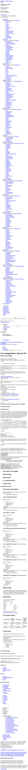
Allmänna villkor (6, 734)
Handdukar (8, 112)
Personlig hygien (6, 212)
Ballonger (8, 229)
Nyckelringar (8, 239)
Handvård (8, 219)
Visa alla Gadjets (9, 49)
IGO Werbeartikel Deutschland (12, 725)
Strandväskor (8, 300)
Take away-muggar (10, 31)
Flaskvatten (8, 201)
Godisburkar (8, 205)
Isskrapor (8, 269)
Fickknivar (8, 267)
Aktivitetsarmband (9, 47)
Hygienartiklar (9, 220)
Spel (7, 240)
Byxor (7, 149)
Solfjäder (7, 167)
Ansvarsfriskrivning (7, 737)
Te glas (7, 23)
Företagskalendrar (9, 138)
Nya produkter (6, 311)
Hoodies (7, 174)
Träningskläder (9, 170)
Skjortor (7, 166)
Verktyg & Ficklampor (7, 264)
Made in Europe (6, 312)
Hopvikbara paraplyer (10, 94)
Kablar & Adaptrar (9, 55)
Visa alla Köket (9, 126)
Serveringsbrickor (9, 198)
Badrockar (8, 114)
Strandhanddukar (9, 102)
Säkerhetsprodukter (10, 271)
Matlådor (7, 123)
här (25, 767)
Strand (7, 101)
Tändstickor (8, 243)
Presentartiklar (6, 227)
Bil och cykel (8, 83)
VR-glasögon (8, 48)
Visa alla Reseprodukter (10, 295)
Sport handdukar (9, 115)
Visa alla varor (9, 38)
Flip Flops (8, 151)
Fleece (7, 150)
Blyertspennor (9, 252)
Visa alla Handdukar (10, 116)
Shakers (7, 29)
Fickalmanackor (9, 137)
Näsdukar (8, 224)
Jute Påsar (8, 287)
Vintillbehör (8, 132)
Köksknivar (8, 122)
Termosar (8, 35)
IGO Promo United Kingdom (12, 730)
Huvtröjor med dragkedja (11, 153)
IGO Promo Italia (9, 718)
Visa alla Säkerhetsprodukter (11, 274)
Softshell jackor (9, 156)
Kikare (7, 91)
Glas (7, 22)
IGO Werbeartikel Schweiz (11, 729)
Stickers (7, 241)
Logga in (5, 329)
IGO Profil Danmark (10, 723)
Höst (7, 69)
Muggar (7, 34)
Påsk (7, 70)
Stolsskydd (8, 84)
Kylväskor (8, 288)
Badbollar (8, 82)
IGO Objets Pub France (10, 724)
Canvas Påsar (8, 282)
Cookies (5, 738)
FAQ (4, 315)
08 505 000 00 (4, 344)
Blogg (4, 313)
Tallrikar (7, 131)
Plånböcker (8, 162)
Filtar (7, 110)
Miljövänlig (5, 308)
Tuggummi (8, 207)
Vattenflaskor (8, 36)
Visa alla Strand (9, 104)
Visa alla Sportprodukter (11, 100)
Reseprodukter (9, 293)
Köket (7, 118)
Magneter (8, 130)
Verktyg (7, 275)
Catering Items (9, 197)
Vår (6, 73)
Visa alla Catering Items (10, 200)
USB (7, 61)
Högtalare (8, 50)
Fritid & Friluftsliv (7, 80)
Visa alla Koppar (9, 32)
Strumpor (8, 171)
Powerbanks (8, 60)
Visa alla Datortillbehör (10, 43)
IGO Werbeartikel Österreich (12, 717)
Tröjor (7, 173)
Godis (7, 202)
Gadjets (7, 45)
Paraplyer (8, 93)
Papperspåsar (8, 290)
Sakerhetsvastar (9, 273)
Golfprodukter (9, 88)
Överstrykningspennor (10, 261)
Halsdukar (8, 152)
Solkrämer (8, 225)
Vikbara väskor (9, 301)
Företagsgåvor (6, 63)
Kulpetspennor (6, 684)
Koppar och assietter (10, 33)
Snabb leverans (9, 76)
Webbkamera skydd (10, 42)
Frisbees (7, 87)
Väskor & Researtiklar (7, 277)
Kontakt (4, 678)
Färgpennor (8, 253)
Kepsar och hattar (9, 158)
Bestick (7, 119)
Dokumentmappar (9, 192)
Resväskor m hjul (9, 296)
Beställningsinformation (8, 677)
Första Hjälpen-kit (9, 215)
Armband (8, 145)
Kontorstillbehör (9, 185)
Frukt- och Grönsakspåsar (11, 286)
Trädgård (7, 105)
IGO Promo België (10, 719)
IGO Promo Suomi (10, 727)
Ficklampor (8, 268)
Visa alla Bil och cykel (10, 85)
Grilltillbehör (8, 89)
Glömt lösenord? (6, 327)
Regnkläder (8, 164)
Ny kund (5, 328)
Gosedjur (8, 233)
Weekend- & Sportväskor (11, 291)
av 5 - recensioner (7, 1)
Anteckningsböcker (10, 181)
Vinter (7, 74)
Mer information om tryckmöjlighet (12, 394)
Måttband (8, 270)
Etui (6, 184)
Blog (4, 671)
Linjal (7, 187)
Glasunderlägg (9, 111)
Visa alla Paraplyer (9, 96)
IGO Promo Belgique (10, 720)
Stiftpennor (8, 254)
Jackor (7, 155)
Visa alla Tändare (9, 247)
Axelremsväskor (9, 280)
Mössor (7, 159)
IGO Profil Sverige (7, 716)
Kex (6, 209)
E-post (15, 344)
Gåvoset (7, 66)
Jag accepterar (4, 768)
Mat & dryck (5, 194)
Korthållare (8, 186)
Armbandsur (8, 146)
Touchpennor (8, 259)
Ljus (7, 129)
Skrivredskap (6, 249)
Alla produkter (6, 303)
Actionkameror (9, 46)
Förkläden (8, 128)
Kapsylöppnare (9, 121)
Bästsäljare (5, 310)
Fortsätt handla (6, 339)
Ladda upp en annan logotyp (6, 376)
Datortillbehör (8, 41)
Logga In (5, 324)
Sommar (7, 71)
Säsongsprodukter (9, 68)
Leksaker (8, 238)
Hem (4, 346)
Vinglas (7, 25)
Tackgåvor (8, 77)
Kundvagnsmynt (9, 235)
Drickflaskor (5, 19)
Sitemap (4, 739)
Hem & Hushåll (6, 108)
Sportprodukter (9, 97)
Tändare (7, 245)
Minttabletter (8, 206)
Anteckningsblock (9, 183)
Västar (7, 177)
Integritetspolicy (6, 735)
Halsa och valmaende (10, 217)
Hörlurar (7, 52)
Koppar (7, 28)
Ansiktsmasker (9, 214)
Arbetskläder (8, 144)
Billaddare (8, 54)
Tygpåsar (8, 281)
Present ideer (8, 67)
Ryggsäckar (8, 297)
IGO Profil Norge (9, 731)
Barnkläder (8, 147)
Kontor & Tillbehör (7, 179)
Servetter (7, 199)
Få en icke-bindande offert (6, 459)
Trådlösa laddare (9, 56)
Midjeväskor (8, 289)
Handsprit (8, 218)
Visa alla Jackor (9, 157)
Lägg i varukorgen (4, 454)
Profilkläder (8, 163)
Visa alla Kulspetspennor (11, 260)
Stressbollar (8, 242)
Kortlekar (8, 234)
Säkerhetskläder (9, 165)
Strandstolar (8, 103)
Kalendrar (5, 135)
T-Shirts (7, 172)
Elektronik (5, 39)
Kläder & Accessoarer (7, 142)
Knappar (7, 231)
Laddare (7, 53)
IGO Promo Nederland (10, 732)
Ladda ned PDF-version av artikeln (10, 612)
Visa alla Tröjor (9, 176)
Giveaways (8, 232)
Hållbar (4, 668)
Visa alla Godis (9, 208)
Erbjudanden (6, 306)
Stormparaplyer (9, 95)
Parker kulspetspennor (10, 257)
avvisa (14, 765)
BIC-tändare (8, 246)
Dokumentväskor (9, 284)
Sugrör (7, 125)
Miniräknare (8, 188)
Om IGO (5, 667)
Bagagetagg (8, 294)
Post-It (7, 191)
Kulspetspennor (9, 256)
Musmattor (8, 190)
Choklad (7, 204)
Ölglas (7, 26)
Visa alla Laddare (9, 57)
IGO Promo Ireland (10, 726)
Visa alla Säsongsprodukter (11, 75)
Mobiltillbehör (9, 59)
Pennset (7, 262)
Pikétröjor (8, 160)
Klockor (7, 117)
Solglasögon (8, 169)
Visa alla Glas (8, 27)
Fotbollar (7, 98)
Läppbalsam (8, 221)
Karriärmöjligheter (7, 670)
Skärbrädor (8, 124)
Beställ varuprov (4, 455)
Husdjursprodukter (9, 90)
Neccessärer (8, 222)
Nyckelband (8, 236)
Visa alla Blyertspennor (10, 255)
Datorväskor (8, 283)
